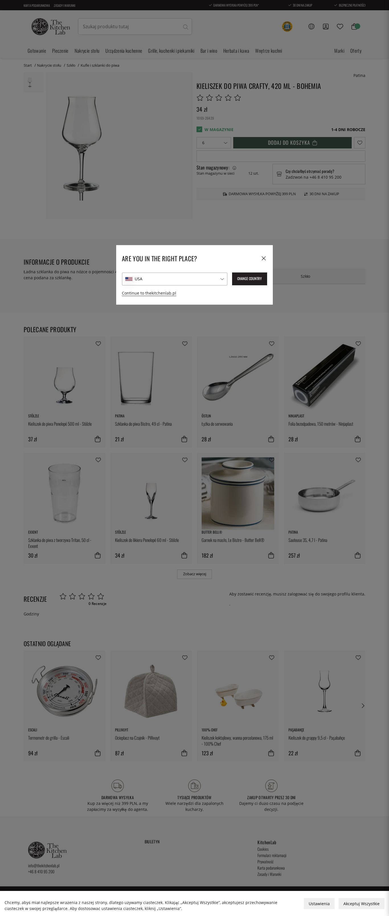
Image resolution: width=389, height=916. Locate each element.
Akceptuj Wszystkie (361, 903)
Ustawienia (319, 903)
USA (138, 278)
